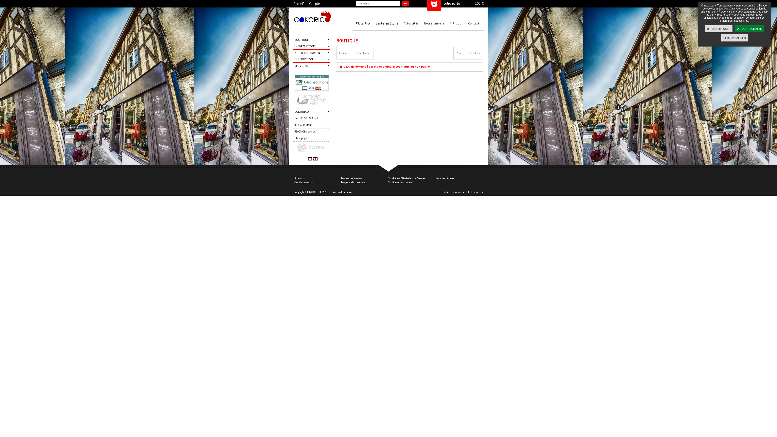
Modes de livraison (352, 178)
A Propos (456, 23)
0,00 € (479, 3)
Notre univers (434, 23)
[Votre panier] (434, 5)
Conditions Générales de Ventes (406, 178)
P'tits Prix (363, 23)
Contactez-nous (303, 182)
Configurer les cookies (401, 182)
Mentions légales (444, 178)
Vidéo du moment (308, 53)
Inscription (303, 59)
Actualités (411, 23)
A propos (299, 178)
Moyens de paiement (353, 182)
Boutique (301, 40)
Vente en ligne (387, 23)
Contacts (474, 23)
